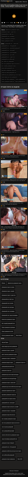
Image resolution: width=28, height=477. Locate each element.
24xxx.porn (11, 470)
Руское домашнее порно (7, 335)
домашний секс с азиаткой (11, 43)
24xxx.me (25, 1)
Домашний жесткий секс (8, 34)
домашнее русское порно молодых (10, 374)
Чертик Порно (5, 342)
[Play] (2, 23)
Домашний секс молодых (8, 307)
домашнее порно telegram (8, 443)
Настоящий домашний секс (8, 323)
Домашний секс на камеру (8, 36)
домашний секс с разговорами (9, 52)
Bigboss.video (19, 1)
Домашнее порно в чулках (8, 287)
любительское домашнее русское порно (11, 74)
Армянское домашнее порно (12, 29)
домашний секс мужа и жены (9, 398)
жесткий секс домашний (7, 61)
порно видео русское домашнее (9, 77)
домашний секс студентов (8, 57)
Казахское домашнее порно (8, 319)
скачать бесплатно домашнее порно (10, 434)
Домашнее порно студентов (8, 31)
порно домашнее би (20, 81)
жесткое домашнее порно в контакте (11, 63)
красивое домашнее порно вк (9, 70)
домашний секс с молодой (8, 50)
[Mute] (14, 23)
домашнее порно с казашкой (8, 358)
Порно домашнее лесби (7, 40)
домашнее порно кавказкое (8, 459)
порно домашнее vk (20, 79)
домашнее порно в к (20, 362)
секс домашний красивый (8, 430)
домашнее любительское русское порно (11, 451)
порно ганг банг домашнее (8, 79)
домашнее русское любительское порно (11, 386)
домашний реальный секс (8, 366)
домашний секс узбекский (8, 59)
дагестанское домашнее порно (9, 354)
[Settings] (21, 23)
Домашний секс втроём (7, 303)
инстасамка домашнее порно (9, 65)
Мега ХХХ (20, 459)
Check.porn (16, 470)
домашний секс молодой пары (9, 378)
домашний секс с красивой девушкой (11, 48)
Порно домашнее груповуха (8, 38)
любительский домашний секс (9, 72)
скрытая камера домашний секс (9, 439)
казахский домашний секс (8, 68)
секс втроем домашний (7, 426)
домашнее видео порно (7, 362)
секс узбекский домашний (8, 455)
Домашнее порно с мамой (8, 291)
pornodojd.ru (12, 473)
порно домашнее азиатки (8, 81)
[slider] (6, 22)
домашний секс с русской (8, 54)
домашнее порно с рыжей (8, 350)
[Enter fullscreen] (26, 23)
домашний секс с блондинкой (9, 45)
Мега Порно (19, 335)
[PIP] (23, 23)
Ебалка (3, 283)
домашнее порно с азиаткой (8, 382)
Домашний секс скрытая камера (9, 315)
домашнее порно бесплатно (8, 414)
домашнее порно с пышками (8, 410)
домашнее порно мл (6, 370)
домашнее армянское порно (8, 390)
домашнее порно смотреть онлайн (10, 406)
